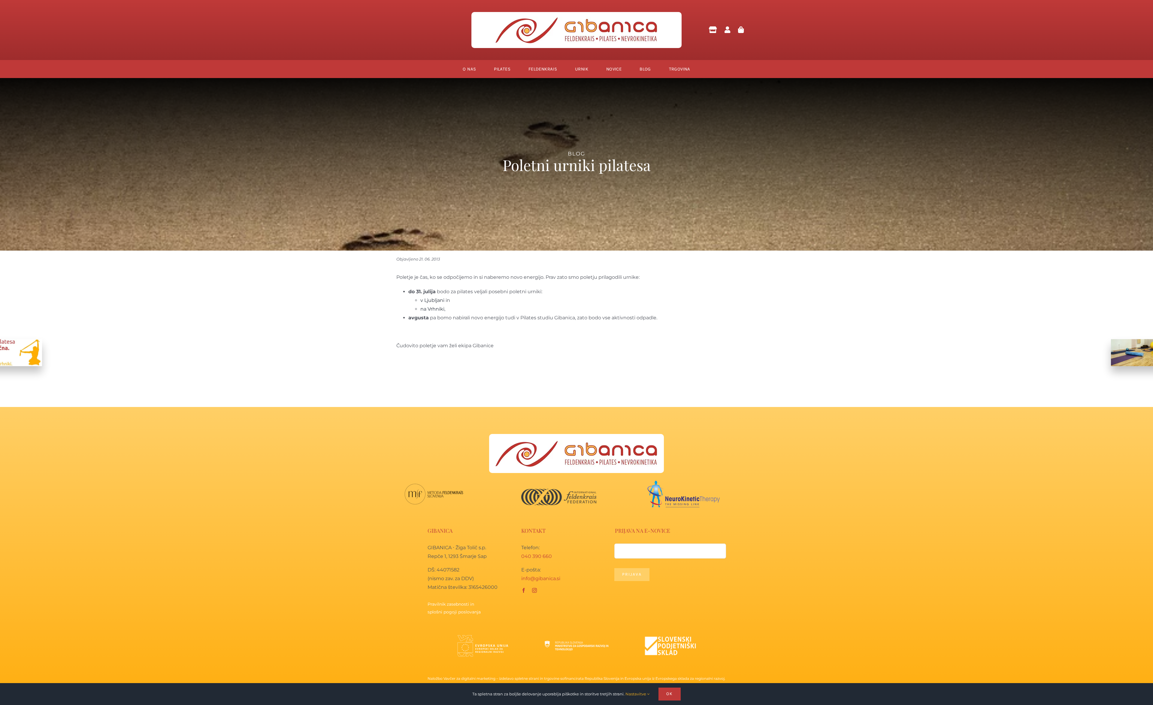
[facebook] (523, 590)
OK (669, 693)
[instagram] (534, 590)
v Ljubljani (433, 300)
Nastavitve (636, 693)
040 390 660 (536, 556)
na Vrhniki (432, 309)
